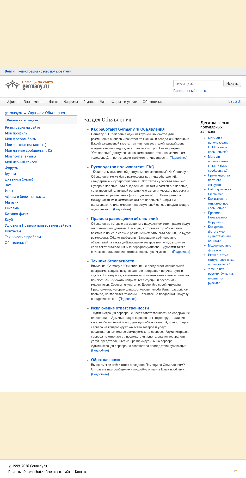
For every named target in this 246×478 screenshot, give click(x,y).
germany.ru (13, 112)
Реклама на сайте (59, 471)
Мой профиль (16, 133)
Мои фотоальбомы (21, 138)
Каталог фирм (16, 213)
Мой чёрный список (21, 161)
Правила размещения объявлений (124, 219)
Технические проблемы (24, 236)
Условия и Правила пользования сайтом (38, 225)
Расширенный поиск (189, 90)
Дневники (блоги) (19, 179)
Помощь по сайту (37, 81)
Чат (103, 101)
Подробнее (178, 157)
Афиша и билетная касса (25, 196)
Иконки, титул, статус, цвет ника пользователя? (221, 259)
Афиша (12, 101)
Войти (10, 71)
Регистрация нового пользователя (44, 71)
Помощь (14, 471)
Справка (34, 112)
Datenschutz (33, 471)
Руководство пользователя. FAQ (122, 167)
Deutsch (234, 101)
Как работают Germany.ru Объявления (128, 129)
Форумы (71, 101)
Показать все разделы (22, 120)
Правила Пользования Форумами (217, 217)
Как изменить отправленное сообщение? (218, 203)
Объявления (152, 101)
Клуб (9, 219)
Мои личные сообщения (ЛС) (28, 150)
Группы (88, 101)
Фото (53, 101)
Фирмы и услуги (124, 101)
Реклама (12, 208)
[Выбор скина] (234, 471)
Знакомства (33, 101)
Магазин (11, 202)
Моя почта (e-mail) (20, 156)
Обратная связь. (107, 360)
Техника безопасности (112, 261)
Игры (9, 190)
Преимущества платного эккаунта (219, 180)
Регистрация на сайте (22, 127)
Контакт (81, 471)
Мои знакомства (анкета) (25, 144)
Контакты (13, 231)
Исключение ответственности (120, 308)
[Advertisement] (123, 33)
